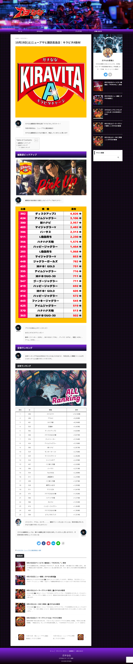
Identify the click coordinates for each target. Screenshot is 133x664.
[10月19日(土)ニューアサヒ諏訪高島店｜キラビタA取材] (53, 543)
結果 (40, 550)
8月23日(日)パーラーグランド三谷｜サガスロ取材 (44, 618)
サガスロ (59, 31)
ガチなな (66, 655)
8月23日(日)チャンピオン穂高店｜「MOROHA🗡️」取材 (46, 563)
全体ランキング (23, 145)
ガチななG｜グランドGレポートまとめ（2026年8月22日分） (113, 112)
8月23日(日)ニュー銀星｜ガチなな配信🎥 (41, 577)
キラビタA (20, 550)
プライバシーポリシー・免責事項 (65, 651)
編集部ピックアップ (24, 143)
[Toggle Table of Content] (35, 140)
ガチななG (40, 31)
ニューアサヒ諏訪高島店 (31, 550)
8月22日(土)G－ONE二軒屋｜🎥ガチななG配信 (43, 604)
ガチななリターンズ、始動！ (66, 658)
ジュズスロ (78, 31)
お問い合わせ (98, 31)
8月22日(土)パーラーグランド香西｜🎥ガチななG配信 (46, 590)
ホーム (20, 31)
